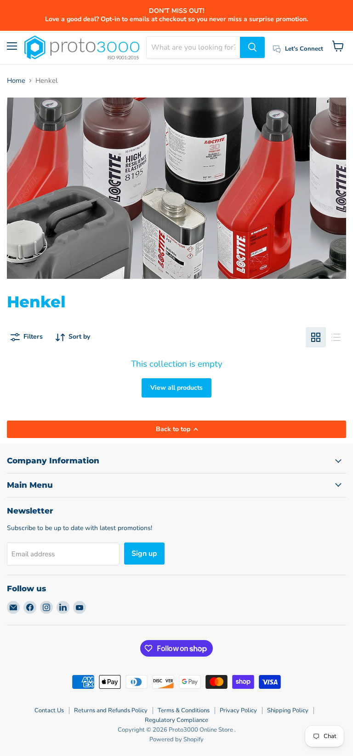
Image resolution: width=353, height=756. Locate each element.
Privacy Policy (238, 710)
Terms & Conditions (184, 710)
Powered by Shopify (176, 739)
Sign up (144, 553)
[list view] (336, 337)
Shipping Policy (287, 710)
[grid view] (316, 337)
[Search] (252, 47)
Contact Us (49, 710)
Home (16, 81)
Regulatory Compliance (176, 720)
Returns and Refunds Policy (111, 710)
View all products (176, 387)
